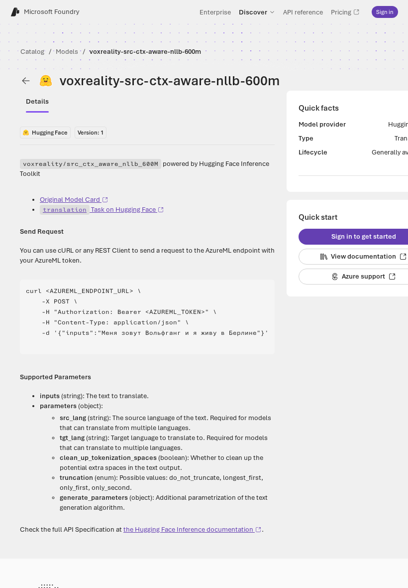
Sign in (385, 11)
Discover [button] (253, 11)
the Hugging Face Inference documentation (188, 529)
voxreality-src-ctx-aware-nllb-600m (145, 51)
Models (67, 51)
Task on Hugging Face (99, 209)
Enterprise (215, 11)
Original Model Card (70, 199)
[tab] (37, 102)
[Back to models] (26, 81)
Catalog (32, 51)
